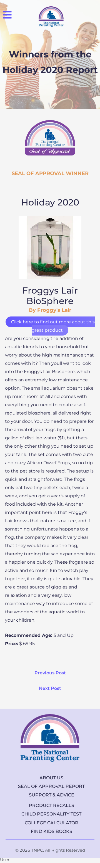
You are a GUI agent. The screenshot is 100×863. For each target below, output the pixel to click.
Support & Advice (51, 795)
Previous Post (50, 672)
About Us (51, 777)
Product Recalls (51, 805)
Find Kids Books (51, 831)
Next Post (50, 688)
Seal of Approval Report (51, 786)
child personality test (51, 814)
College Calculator (51, 822)
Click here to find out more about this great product (53, 326)
